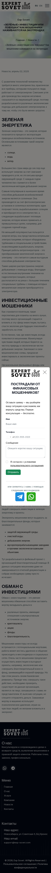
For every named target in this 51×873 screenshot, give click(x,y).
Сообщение (12, 442)
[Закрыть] (44, 372)
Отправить (13, 472)
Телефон (10, 432)
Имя (8, 419)
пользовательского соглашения (26, 465)
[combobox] (10, 437)
